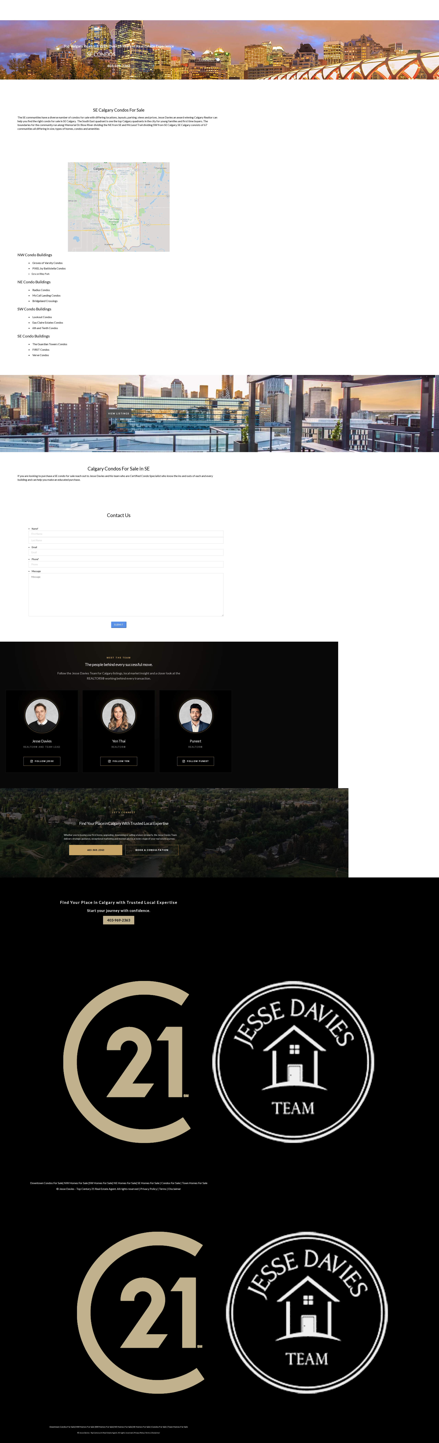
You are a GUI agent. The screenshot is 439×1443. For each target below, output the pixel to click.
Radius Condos (41, 290)
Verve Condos (40, 355)
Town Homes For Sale (194, 1183)
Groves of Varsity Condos (47, 262)
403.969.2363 (95, 850)
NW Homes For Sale (76, 1183)
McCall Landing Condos (46, 295)
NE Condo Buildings (34, 282)
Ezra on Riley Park (41, 273)
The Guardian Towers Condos (49, 344)
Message (36, 571)
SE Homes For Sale (148, 1183)
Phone (35, 559)
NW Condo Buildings (34, 254)
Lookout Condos (42, 317)
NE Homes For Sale (125, 1183)
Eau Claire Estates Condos (47, 322)
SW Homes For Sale (100, 1183)
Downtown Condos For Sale (46, 1183)
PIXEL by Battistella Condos (49, 268)
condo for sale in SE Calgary (59, 121)
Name (35, 528)
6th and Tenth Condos (45, 328)
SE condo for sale (65, 475)
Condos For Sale (170, 1183)
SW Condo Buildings (34, 309)
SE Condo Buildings (33, 336)
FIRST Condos (40, 349)
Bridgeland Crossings (45, 300)
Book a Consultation (151, 850)
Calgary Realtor (203, 117)
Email (34, 547)
